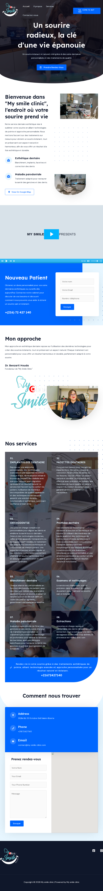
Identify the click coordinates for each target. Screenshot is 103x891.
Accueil (26, 6)
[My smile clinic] (10, 10)
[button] (86, 11)
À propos (37, 6)
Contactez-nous (30, 15)
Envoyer (67, 307)
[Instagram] (101, 850)
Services (50, 6)
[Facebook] (93, 850)
